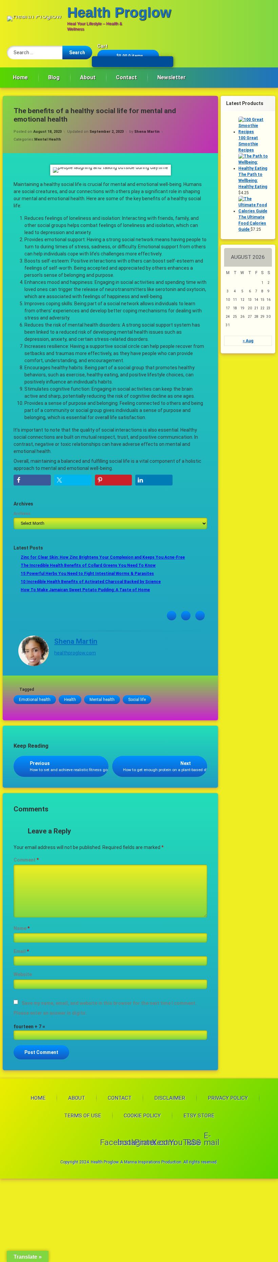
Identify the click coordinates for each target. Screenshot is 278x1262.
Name (21, 928)
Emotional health (35, 699)
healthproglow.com (75, 653)
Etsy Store (198, 1116)
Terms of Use (82, 1116)
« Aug (248, 340)
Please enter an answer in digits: (50, 1013)
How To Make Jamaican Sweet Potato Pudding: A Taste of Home (85, 589)
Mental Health (47, 139)
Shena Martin (147, 131)
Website (23, 974)
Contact (126, 77)
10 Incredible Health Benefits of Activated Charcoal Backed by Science (91, 581)
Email (21, 951)
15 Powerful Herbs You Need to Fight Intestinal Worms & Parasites (87, 573)
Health (70, 699)
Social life (137, 699)
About (88, 77)
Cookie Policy (142, 1116)
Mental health (102, 699)
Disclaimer (169, 1098)
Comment (26, 860)
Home (20, 77)
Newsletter (171, 77)
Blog (54, 77)
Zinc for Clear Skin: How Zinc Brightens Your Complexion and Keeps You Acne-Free (103, 557)
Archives (22, 513)
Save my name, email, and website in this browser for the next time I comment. (109, 1003)
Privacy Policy (228, 1098)
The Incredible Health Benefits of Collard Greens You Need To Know (88, 565)
